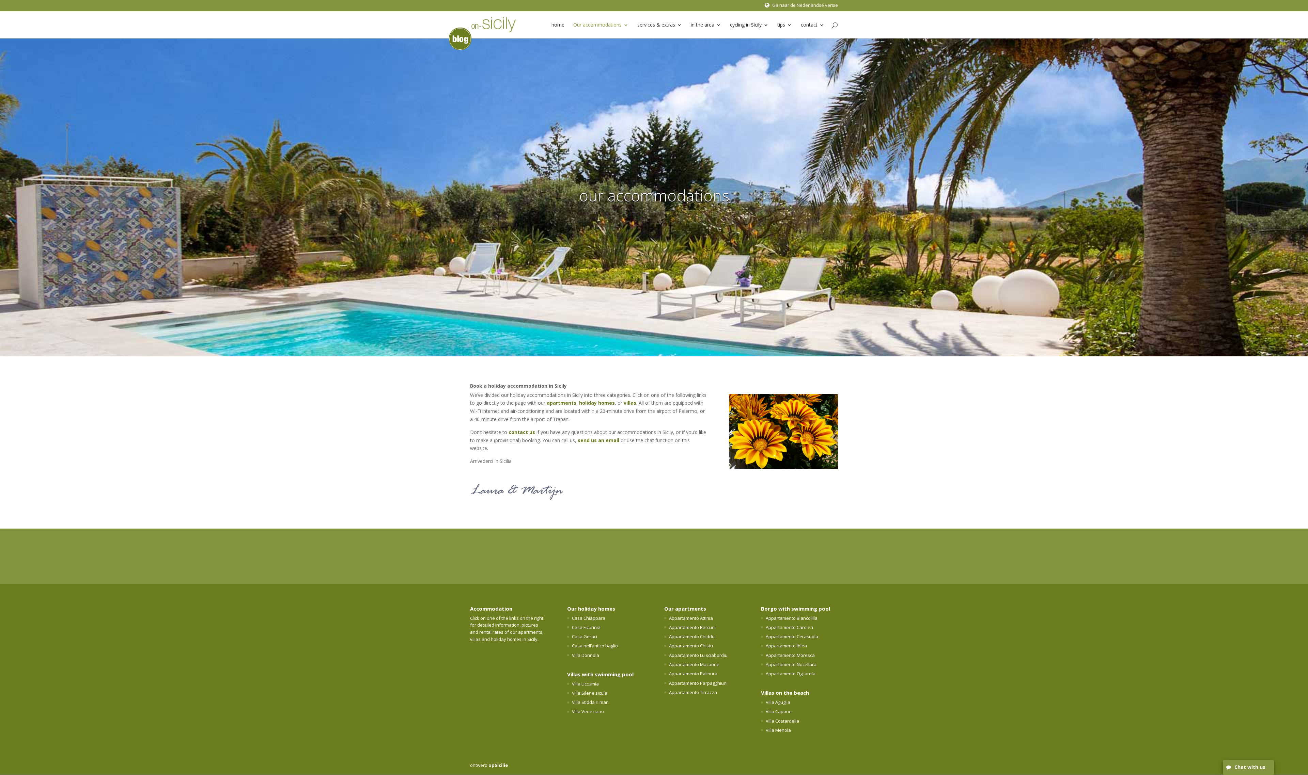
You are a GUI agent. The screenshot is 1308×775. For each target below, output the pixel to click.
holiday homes (597, 403)
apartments (561, 403)
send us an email (598, 440)
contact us (522, 432)
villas (630, 403)
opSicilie (498, 765)
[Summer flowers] (783, 467)
